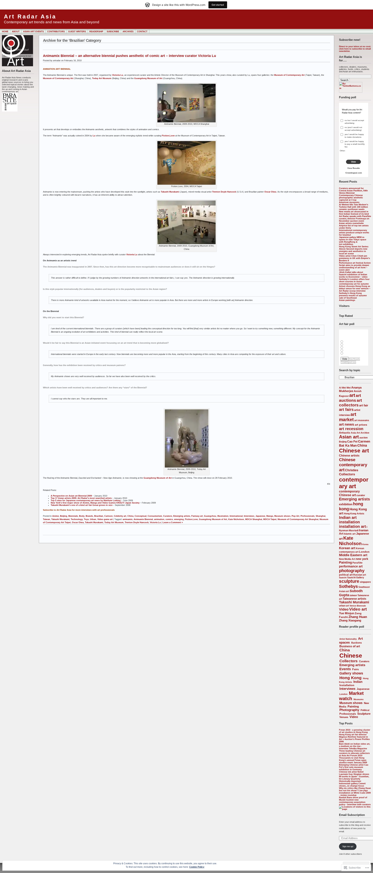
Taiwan (46, 519)
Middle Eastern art (353, 555)
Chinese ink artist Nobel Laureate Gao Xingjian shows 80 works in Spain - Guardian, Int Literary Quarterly (354, 775)
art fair (363, 405)
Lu (94, 135)
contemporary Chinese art (349, 493)
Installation (346, 685)
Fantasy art (197, 516)
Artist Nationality (348, 639)
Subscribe (113, 31)
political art (346, 574)
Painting (345, 562)
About (16, 31)
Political (365, 710)
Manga (269, 516)
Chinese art (354, 451)
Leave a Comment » (173, 522)
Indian (358, 681)
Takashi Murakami (354, 602)
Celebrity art (120, 516)
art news (346, 424)
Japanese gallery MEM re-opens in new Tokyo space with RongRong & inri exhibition (352, 240)
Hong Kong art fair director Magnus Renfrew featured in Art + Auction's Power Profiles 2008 (354, 738)
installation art (352, 526)
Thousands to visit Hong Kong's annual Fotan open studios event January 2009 (353, 760)
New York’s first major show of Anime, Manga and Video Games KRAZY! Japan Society (95, 503)
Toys (86, 519)
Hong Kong (350, 677)
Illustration (222, 516)
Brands (89, 516)
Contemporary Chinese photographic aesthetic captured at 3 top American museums (351, 198)
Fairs (355, 669)
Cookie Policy (196, 867)
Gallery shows (351, 673)
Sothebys (348, 586)
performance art (351, 566)
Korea (365, 544)
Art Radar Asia (30, 16)
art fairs (346, 409)
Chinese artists (349, 455)
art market (347, 417)
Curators (364, 661)
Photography (349, 710)
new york (362, 558)
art (352, 395)
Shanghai (320, 516)
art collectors (350, 402)
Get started (218, 4)
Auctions (356, 642)
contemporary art (353, 482)
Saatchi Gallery (355, 577)
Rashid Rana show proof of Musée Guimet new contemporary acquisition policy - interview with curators (355, 801)
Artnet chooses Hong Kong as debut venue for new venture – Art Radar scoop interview (354, 288)
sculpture (349, 581)
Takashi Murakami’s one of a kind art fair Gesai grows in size (82, 505)
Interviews (347, 689)
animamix (127, 519)
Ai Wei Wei (345, 387)
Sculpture (363, 713)
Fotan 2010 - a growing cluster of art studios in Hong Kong (354, 731)
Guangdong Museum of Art (148, 78)
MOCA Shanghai (253, 519)
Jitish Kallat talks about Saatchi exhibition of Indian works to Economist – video (353, 274)
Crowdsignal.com (353, 173)
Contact (142, 31)
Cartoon (108, 516)
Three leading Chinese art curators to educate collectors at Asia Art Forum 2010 (354, 753)
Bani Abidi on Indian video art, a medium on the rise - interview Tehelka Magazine (354, 746)
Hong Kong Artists (354, 513)
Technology (77, 519)
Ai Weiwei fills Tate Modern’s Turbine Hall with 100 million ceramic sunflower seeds (353, 206)
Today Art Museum (101, 78)
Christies (351, 470)
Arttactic (344, 432)
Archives (128, 31)
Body (82, 516)
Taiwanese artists (354, 598)
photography (351, 570)
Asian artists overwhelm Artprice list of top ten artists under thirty (354, 225)
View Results (353, 168)
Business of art (349, 646)
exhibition (345, 504)
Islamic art (350, 533)
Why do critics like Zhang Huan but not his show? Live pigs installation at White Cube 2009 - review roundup (355, 791)
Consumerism (155, 516)
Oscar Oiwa (270, 192)
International (236, 516)
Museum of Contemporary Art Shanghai (298, 519)
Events (345, 669)
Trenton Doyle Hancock (224, 192)
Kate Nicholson (350, 540)
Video (344, 609)
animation (159, 519)
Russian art (359, 574)
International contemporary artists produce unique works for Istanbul (354, 232)
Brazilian (98, 516)
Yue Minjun (346, 613)
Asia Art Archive (360, 432)
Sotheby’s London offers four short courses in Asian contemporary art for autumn (354, 281)
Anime (55, 516)
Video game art (105, 519)
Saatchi (343, 577)
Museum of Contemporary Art (289, 75)
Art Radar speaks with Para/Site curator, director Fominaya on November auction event (355, 218)
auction (363, 437)
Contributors (56, 31)
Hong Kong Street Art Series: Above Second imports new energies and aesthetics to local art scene (354, 250)
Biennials (73, 516)
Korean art (347, 548)
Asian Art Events (33, 31)
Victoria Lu (117, 75)
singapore (365, 582)
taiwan (353, 595)
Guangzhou (210, 516)
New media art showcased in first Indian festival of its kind (354, 212)
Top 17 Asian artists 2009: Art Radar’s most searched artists (81, 498)
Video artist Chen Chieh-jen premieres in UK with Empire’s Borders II (354, 258)
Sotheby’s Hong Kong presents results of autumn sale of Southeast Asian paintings (353, 296)
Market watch (351, 696)
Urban (93, 519)
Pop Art (295, 516)
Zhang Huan (358, 617)
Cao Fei (352, 441)
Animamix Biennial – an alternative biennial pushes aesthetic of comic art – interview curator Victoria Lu (129, 56)
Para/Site (357, 562)
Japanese (363, 688)
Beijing (343, 441)
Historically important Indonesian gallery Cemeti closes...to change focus (352, 783)
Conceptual (140, 516)
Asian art (349, 436)
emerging (179, 519)
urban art (344, 605)
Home (5, 31)
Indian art (348, 517)
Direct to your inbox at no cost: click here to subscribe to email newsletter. (355, 48)
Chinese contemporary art (353, 464)
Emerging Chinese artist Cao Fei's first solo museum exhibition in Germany (353, 767)
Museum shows (351, 703)
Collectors (347, 474)
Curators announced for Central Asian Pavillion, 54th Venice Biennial (353, 190)
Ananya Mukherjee (350, 389)
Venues (343, 717)
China (362, 445)
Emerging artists (354, 499)
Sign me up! (347, 846)
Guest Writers (77, 31)
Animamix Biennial (143, 519)
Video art (358, 609)
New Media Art (347, 559)
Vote (353, 161)
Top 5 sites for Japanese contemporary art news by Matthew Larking (86, 500)
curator (360, 495)
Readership (96, 31)
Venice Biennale (358, 606)
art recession (351, 429)
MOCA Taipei (269, 519)
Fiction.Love (168, 135)
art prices (361, 424)
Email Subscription (352, 814)
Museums (358, 699)
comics (169, 519)
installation (349, 522)
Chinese (350, 655)
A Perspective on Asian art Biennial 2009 (71, 496)
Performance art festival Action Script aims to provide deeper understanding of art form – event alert (355, 266)
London (364, 551)
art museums (361, 420)
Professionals (347, 713)
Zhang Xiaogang (350, 620)
